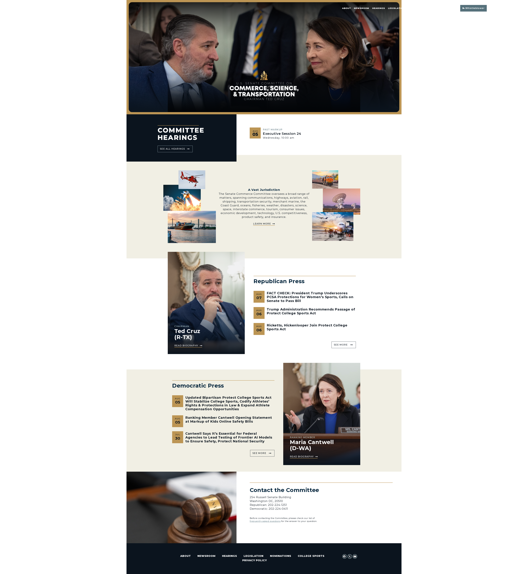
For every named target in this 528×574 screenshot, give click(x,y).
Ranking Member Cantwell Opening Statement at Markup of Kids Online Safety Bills (228, 419)
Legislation (396, 8)
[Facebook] (344, 556)
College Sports (440, 8)
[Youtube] (355, 556)
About (346, 8)
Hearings (378, 8)
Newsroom (361, 8)
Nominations (417, 8)
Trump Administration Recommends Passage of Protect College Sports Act (311, 311)
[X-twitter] (350, 556)
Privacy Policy (254, 560)
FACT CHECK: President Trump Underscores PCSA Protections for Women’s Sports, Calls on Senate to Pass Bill (310, 297)
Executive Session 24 (282, 134)
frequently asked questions (265, 521)
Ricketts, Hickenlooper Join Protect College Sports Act (307, 327)
